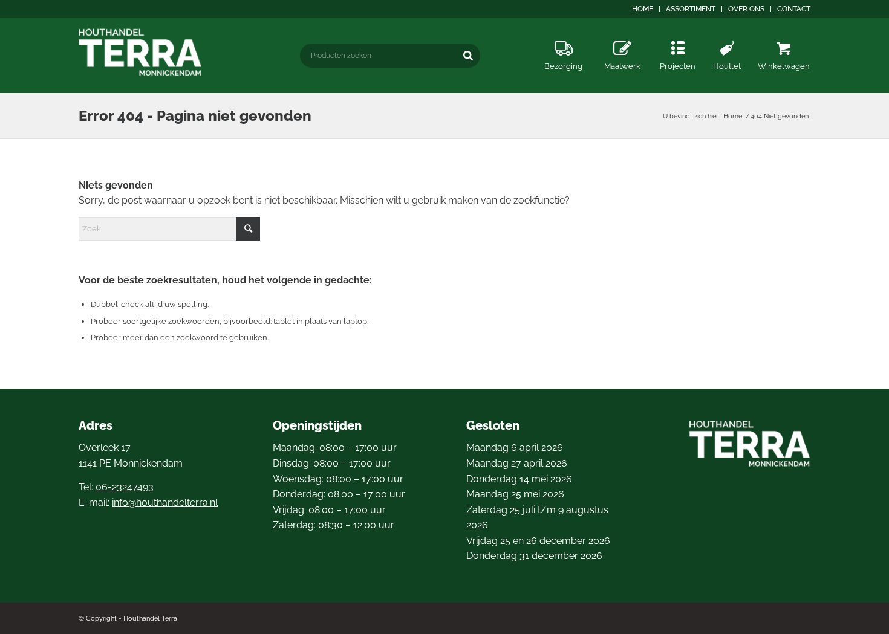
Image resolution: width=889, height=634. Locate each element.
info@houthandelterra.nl (165, 502)
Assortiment (690, 9)
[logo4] (140, 52)
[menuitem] (643, 9)
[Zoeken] (468, 55)
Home (642, 9)
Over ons (746, 9)
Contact (793, 9)
